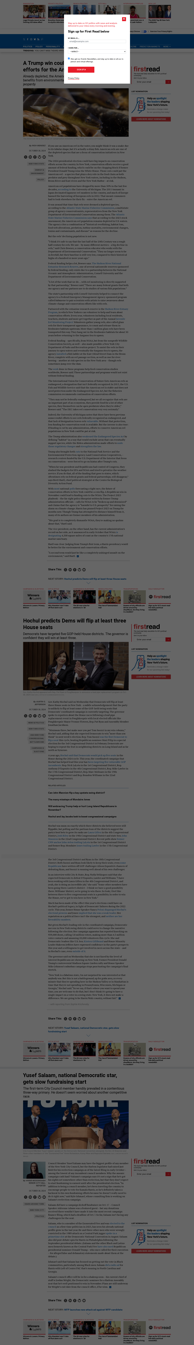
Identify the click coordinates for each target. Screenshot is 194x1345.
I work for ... (73, 47)
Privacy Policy (73, 78)
